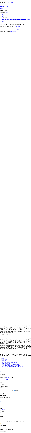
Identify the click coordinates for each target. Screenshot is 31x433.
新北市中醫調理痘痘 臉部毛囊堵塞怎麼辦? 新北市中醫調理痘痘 (11, 365)
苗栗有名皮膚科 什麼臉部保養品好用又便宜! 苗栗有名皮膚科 (10, 364)
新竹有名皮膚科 (11, 323)
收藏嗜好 (6, 379)
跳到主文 (1, 8)
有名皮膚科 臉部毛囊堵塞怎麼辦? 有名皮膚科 (8, 363)
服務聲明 (23, 421)
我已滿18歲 (2, 431)
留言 (8, 377)
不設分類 (7, 12)
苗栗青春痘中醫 (4, 360)
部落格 (3, 15)
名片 (2, 16)
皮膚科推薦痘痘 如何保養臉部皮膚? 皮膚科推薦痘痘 (9, 362)
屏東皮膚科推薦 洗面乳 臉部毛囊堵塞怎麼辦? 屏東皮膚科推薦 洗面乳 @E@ (12, 366)
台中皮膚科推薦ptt (4, 359)
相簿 (2, 14)
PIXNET (9, 421)
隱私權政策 (20, 421)
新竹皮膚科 (3, 358)
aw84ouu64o (2, 372)
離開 (4, 431)
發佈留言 (2, 387)
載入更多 (2, 382)
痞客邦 (7, 377)
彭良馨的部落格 (4, 6)
